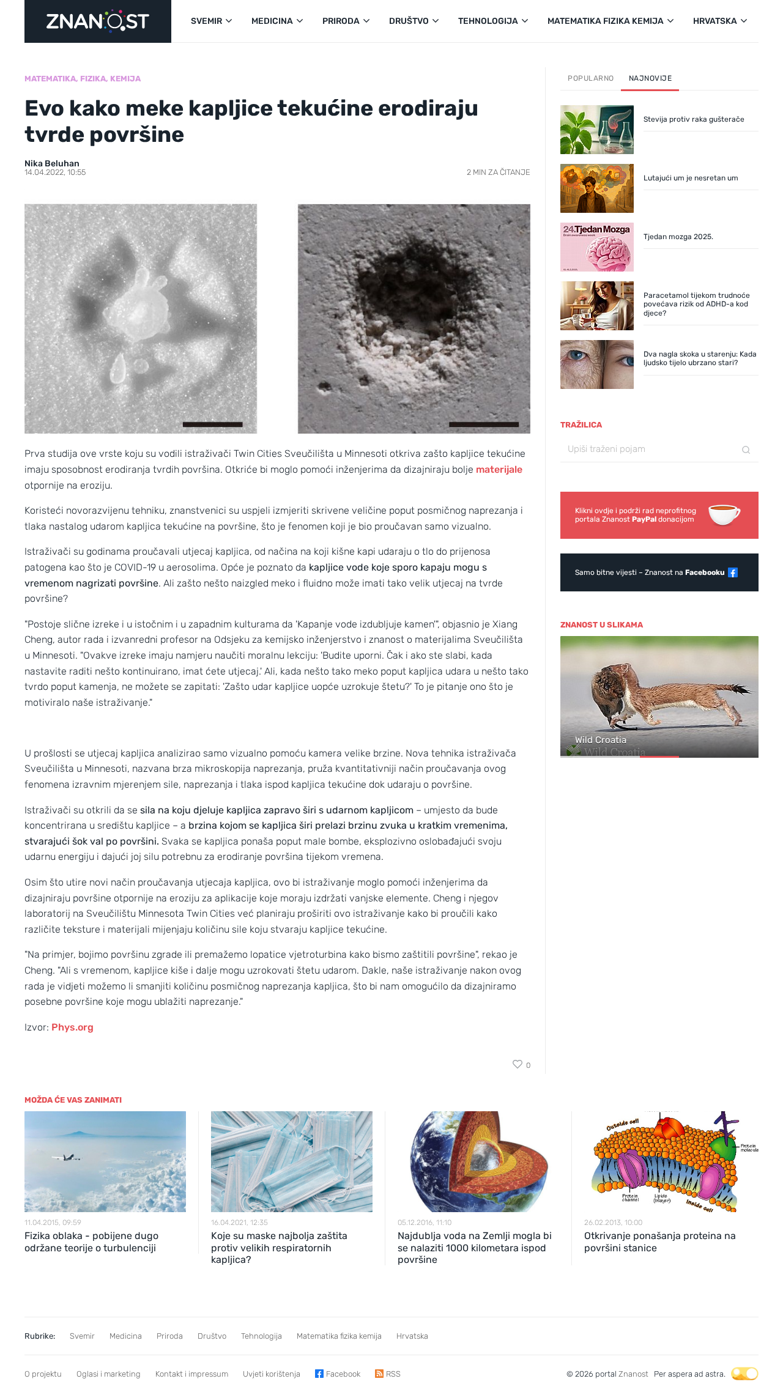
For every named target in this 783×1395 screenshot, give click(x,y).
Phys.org (72, 1027)
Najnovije (650, 78)
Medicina (125, 1336)
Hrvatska (412, 1336)
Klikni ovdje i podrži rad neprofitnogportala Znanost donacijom (635, 515)
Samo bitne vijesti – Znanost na (650, 572)
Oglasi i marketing (108, 1373)
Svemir (82, 1336)
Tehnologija (261, 1336)
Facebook (343, 1373)
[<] (575, 697)
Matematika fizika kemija (339, 1336)
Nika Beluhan (52, 163)
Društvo (212, 1336)
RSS (393, 1373)
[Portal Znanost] (97, 21)
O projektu (43, 1373)
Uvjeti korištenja (271, 1373)
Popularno (591, 78)
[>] (744, 697)
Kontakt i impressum (191, 1373)
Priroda (170, 1336)
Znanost (633, 1373)
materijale (499, 469)
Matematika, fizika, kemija (82, 78)
